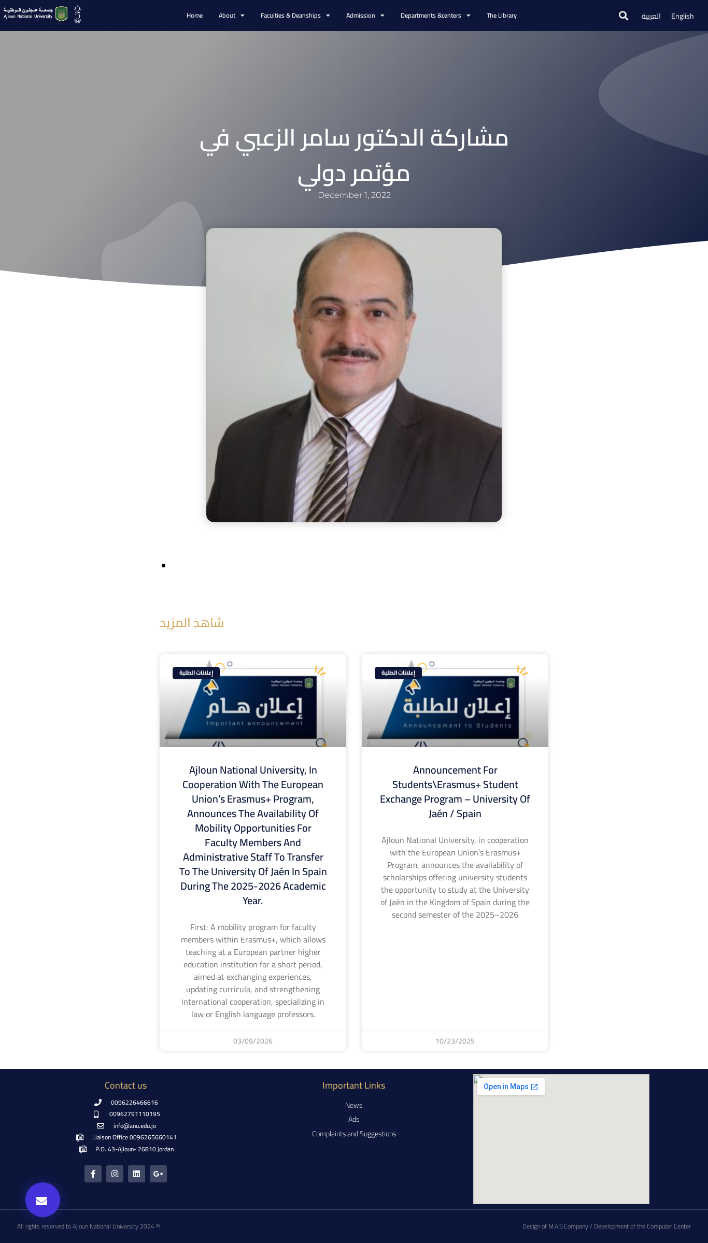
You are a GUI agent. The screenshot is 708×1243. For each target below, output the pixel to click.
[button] (623, 15)
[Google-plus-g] (158, 1173)
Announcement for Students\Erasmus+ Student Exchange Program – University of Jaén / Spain (455, 791)
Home (195, 15)
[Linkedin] (136, 1173)
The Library (502, 15)
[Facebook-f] (93, 1173)
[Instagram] (114, 1173)
